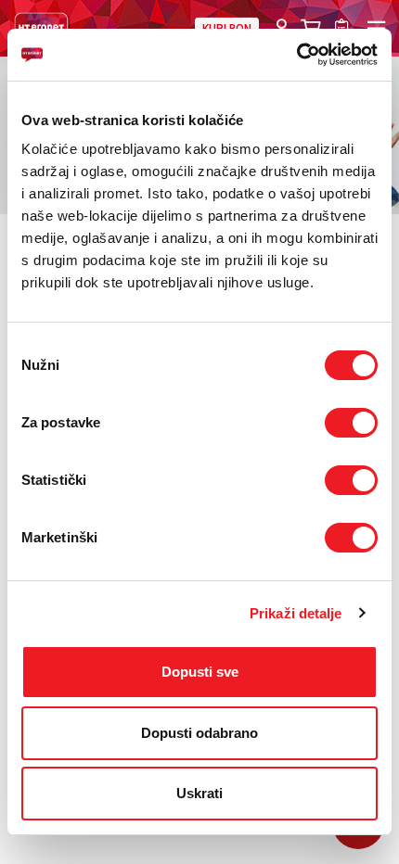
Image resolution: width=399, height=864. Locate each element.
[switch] (351, 423)
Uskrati (199, 793)
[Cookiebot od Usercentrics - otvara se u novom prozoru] (296, 55)
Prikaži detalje (296, 613)
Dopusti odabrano (199, 733)
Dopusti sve (199, 672)
